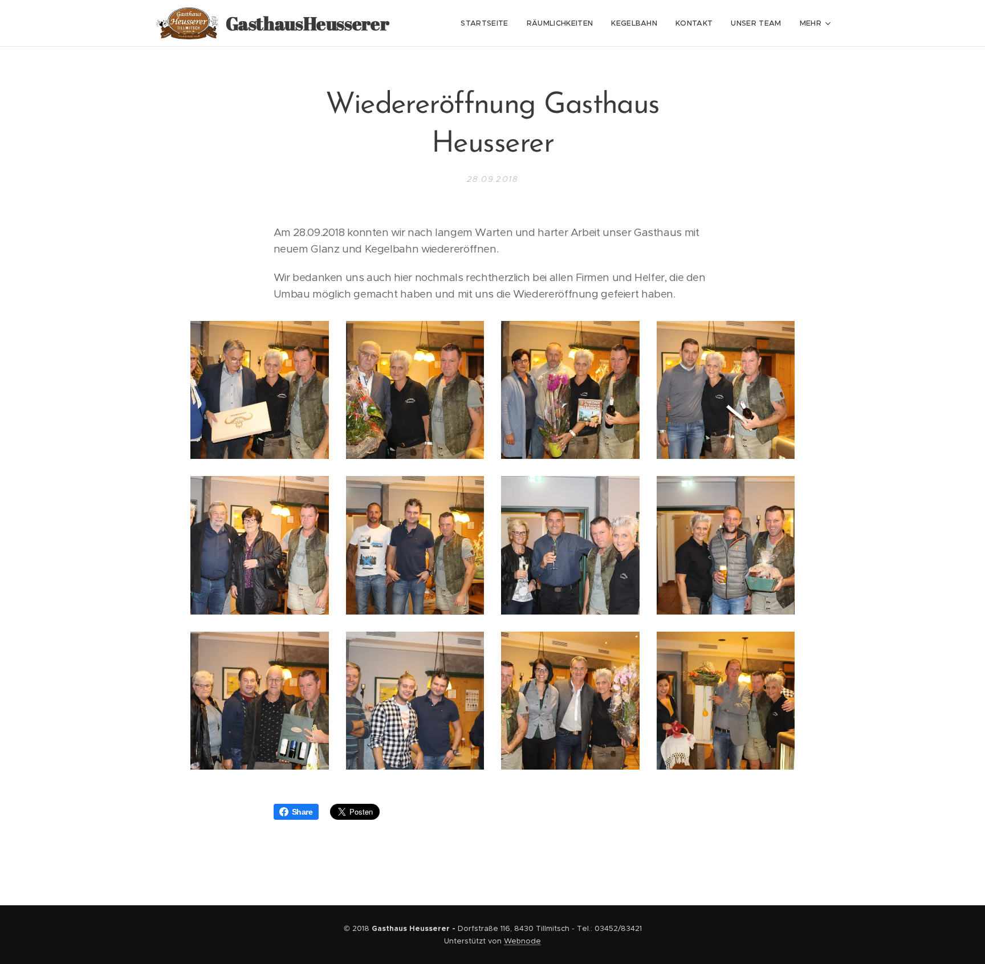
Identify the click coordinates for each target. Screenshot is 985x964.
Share (302, 811)
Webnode (522, 941)
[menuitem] (487, 23)
